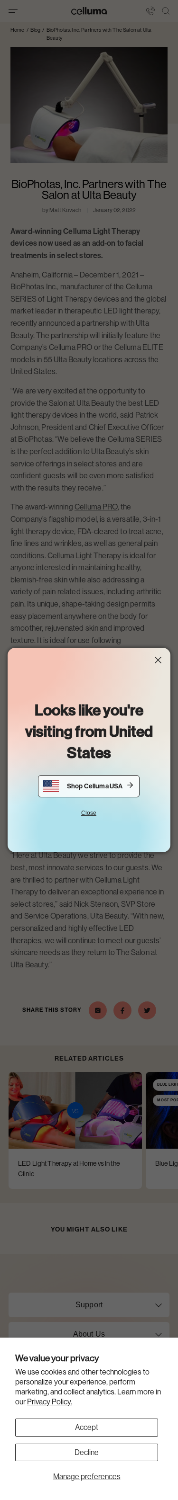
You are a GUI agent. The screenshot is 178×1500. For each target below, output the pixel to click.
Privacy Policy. (49, 1401)
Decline (87, 1452)
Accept (86, 1427)
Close (88, 813)
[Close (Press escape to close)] (158, 660)
